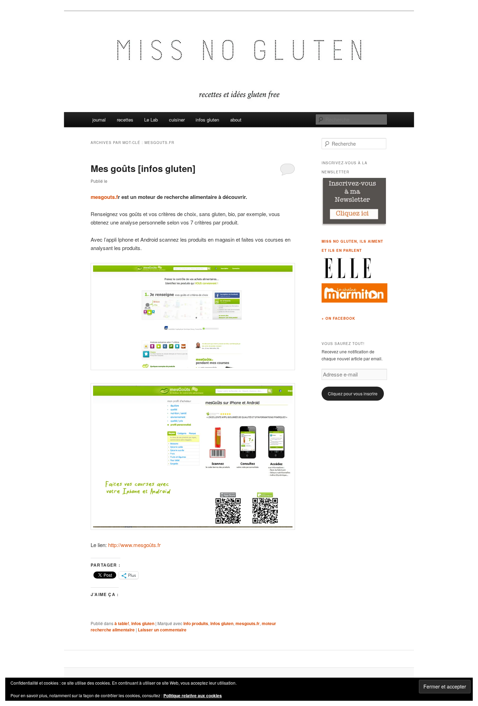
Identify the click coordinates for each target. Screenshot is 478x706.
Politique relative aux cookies (192, 695)
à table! (121, 623)
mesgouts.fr (248, 623)
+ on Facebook (338, 318)
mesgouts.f (104, 197)
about (235, 119)
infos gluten (207, 119)
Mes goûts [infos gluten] (143, 168)
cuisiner (177, 119)
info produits (195, 623)
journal (99, 119)
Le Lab (151, 119)
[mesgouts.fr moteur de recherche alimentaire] (193, 368)
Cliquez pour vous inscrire (353, 393)
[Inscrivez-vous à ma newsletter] (354, 224)
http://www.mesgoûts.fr (135, 544)
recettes (125, 119)
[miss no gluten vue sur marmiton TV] (354, 301)
